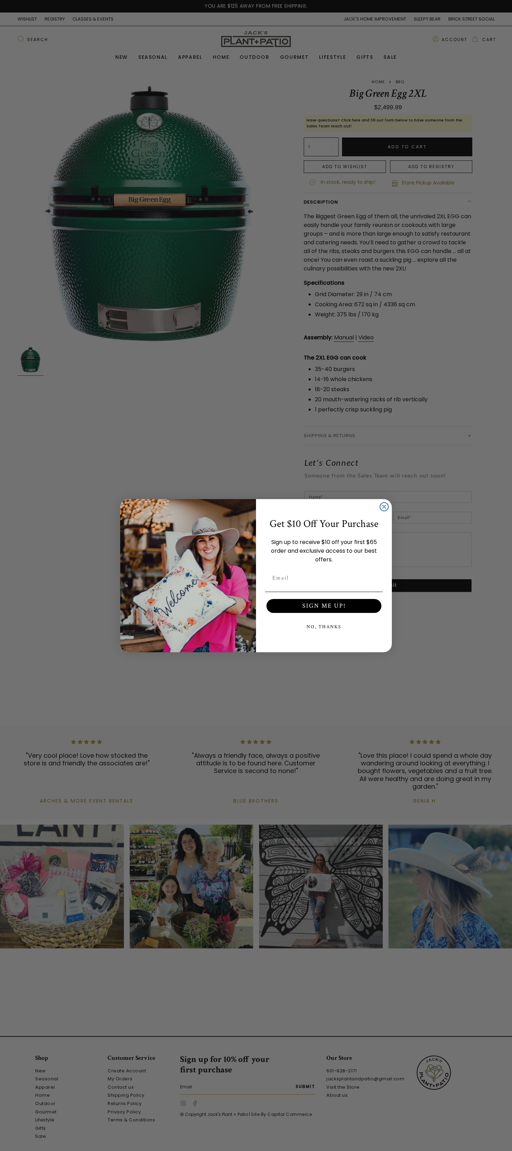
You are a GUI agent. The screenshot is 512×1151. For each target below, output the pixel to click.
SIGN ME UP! (324, 606)
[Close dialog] (384, 507)
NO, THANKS (324, 627)
